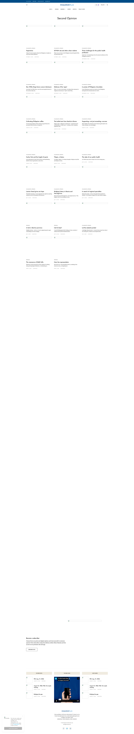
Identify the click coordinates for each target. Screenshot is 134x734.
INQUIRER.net (47, 1)
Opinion (33, 48)
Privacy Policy (16, 724)
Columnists (28, 48)
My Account (28, 1)
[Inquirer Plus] (67, 5)
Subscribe (34, 1)
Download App (41, 1)
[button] (31, 649)
